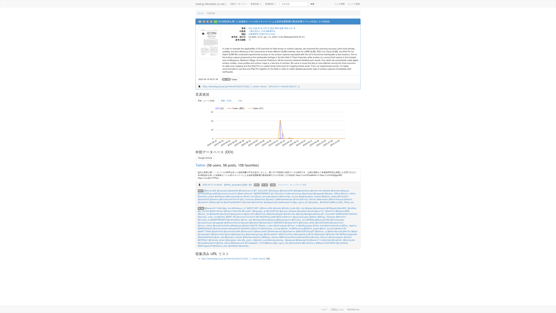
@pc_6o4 (227, 208)
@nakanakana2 (275, 231)
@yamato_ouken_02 (207, 216)
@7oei (296, 199)
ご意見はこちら (337, 309)
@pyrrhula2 (307, 193)
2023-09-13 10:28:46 (212, 184)
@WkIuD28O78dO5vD (346, 213)
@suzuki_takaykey (288, 211)
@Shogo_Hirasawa (326, 216)
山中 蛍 (292, 28)
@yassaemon (289, 231)
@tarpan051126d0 (213, 208)
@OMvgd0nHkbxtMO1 (336, 208)
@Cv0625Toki (272, 211)
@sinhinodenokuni (332, 225)
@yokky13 (271, 199)
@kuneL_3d (203, 213)
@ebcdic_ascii (260, 240)
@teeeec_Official (332, 193)
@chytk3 (277, 208)
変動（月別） (227, 100)
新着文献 (255, 3)
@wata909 (233, 190)
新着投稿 (269, 3)
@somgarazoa (301, 234)
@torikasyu (274, 190)
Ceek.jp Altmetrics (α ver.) (210, 4)
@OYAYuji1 (203, 240)
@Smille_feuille (289, 208)
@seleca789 (340, 228)
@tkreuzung (297, 228)
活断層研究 (253, 33)
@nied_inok (249, 196)
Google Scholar (205, 157)
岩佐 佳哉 (252, 28)
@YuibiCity (246, 228)
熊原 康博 (274, 28)
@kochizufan (257, 202)
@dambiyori (322, 199)
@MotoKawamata (284, 199)
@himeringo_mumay (288, 196)
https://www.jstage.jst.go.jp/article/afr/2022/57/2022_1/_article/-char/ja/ (235, 86)
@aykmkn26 (203, 199)
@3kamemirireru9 (232, 222)
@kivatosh (254, 222)
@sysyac (345, 190)
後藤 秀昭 (283, 28)
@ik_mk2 (300, 208)
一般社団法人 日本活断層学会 (261, 31)
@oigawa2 (269, 202)
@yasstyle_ (314, 202)
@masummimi (336, 222)
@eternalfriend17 (246, 193)
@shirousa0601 (271, 234)
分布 (240, 100)
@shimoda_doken (217, 240)
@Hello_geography (233, 184)
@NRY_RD (231, 216)
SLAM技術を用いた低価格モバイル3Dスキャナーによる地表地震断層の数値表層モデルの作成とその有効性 (274, 21)
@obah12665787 (250, 225)
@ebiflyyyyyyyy (305, 225)
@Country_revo (298, 219)
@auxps (245, 222)
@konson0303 (286, 190)
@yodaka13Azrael (305, 211)
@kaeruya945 (260, 231)
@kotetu (221, 216)
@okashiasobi (319, 208)
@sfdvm (313, 216)
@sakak (326, 190)
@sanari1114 (316, 240)
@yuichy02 (225, 213)
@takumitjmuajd (334, 231)
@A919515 (341, 216)
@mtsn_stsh (246, 219)
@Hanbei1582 (332, 234)
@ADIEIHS (279, 222)
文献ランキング (237, 3)
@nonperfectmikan (221, 225)
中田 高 (266, 28)
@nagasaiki (318, 193)
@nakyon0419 (291, 222)
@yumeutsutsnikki (232, 231)
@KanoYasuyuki (336, 199)
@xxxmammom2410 (227, 193)
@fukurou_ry (321, 231)
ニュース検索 (354, 3)
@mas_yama (261, 196)
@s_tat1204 (203, 211)
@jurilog (300, 213)
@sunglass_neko (234, 240)
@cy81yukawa (280, 225)
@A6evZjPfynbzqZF (305, 231)
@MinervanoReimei (288, 237)
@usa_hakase (314, 196)
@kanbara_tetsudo (233, 237)
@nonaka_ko (204, 219)
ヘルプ (324, 309)
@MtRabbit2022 (205, 228)
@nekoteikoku (233, 219)
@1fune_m (293, 225)
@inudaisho (343, 196)
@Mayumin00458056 (326, 242)
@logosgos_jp (259, 211)
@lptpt (354, 231)
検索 (312, 3)
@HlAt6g (311, 219)
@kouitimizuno (308, 242)
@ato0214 (330, 211)
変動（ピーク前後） (207, 100)
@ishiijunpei (219, 196)
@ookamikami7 (266, 222)
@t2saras (214, 199)
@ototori (348, 199)
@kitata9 (271, 213)
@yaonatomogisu (301, 216)
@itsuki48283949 (206, 237)
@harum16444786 (232, 211)
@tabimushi (260, 199)
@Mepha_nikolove (270, 237)
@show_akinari (223, 242)
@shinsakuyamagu (254, 234)
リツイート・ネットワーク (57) (292, 184)
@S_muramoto (247, 199)
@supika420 (234, 228)
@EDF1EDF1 (253, 208)
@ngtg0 (279, 213)
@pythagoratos (238, 234)
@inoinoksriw (295, 242)
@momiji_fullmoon (308, 199)
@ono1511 (320, 211)
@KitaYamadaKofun (252, 237)
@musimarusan (294, 193)
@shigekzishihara (302, 190)
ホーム (201, 13)
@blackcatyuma (283, 219)
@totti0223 (325, 202)
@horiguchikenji (260, 219)
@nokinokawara (336, 237)
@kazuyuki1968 (322, 219)
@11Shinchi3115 (279, 193)
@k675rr (347, 231)
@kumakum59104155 (229, 199)
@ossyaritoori (237, 213)
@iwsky (308, 208)
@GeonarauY (247, 231)
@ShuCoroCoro (286, 234)
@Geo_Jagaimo (349, 225)
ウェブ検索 (340, 3)
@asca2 (272, 219)
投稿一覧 (247, 184)
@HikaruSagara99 (348, 234)
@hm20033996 (322, 222)
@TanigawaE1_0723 (254, 242)
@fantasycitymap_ (276, 240)
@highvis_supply (329, 196)
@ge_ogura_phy (300, 202)
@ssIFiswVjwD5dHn (232, 202)
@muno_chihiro (348, 193)
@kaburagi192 (216, 202)
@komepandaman (234, 196)
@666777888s (204, 231)
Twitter (230, 79)
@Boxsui (334, 202)
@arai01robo (316, 190)
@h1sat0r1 (247, 211)
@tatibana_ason (220, 245)
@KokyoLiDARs (342, 211)
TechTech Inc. (353, 309)
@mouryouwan (337, 219)
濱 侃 (260, 28)
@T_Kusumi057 (261, 190)
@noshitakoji (342, 242)
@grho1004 (249, 213)
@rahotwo (335, 190)
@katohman (260, 213)
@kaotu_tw (286, 228)
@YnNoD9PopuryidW (207, 193)
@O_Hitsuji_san (346, 202)
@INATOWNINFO (262, 193)
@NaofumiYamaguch (221, 234)
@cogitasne (273, 196)
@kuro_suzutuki (327, 228)
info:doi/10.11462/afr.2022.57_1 (284, 86)
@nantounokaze (220, 228)
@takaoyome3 (237, 242)
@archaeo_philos (206, 196)
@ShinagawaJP (205, 245)
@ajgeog (303, 196)
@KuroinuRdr (210, 190)
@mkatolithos (304, 237)
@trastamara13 (246, 190)
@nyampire (222, 190)
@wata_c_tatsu (266, 225)
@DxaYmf (256, 228)
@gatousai (290, 240)
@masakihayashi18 (283, 202)
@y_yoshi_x (247, 240)
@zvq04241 (203, 202)
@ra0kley (352, 208)
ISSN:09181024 (267, 33)
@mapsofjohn (204, 234)
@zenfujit (246, 202)
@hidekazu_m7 (239, 208)
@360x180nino (216, 211)
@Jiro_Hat (219, 237)
